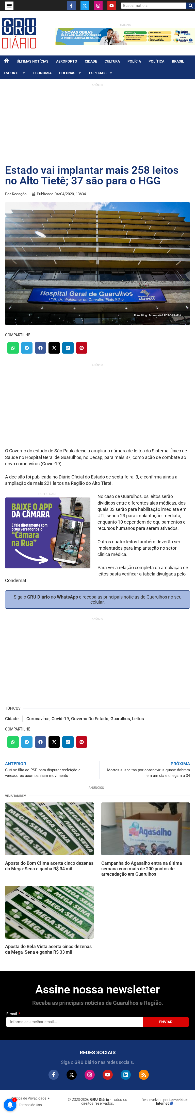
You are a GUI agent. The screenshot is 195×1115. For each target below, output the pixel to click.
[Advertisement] (97, 124)
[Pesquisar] (190, 6)
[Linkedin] (126, 1075)
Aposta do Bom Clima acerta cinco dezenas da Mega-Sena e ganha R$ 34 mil (49, 865)
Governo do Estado (89, 718)
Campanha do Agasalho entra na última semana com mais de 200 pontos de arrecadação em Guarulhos (141, 868)
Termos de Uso (30, 1105)
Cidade (91, 61)
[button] (9, 6)
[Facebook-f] (71, 5)
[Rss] (144, 1075)
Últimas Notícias (32, 61)
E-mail (12, 1014)
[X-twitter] (84, 5)
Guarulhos (120, 718)
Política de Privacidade (28, 1098)
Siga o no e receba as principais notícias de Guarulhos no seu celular (98, 599)
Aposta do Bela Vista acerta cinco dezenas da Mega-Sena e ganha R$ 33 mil (48, 949)
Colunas (67, 73)
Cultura (112, 61)
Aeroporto (66, 61)
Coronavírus (38, 718)
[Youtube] (111, 5)
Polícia (134, 61)
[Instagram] (98, 5)
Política (156, 61)
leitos (138, 718)
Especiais (98, 73)
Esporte (12, 73)
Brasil (178, 61)
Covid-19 (60, 718)
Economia (42, 73)
